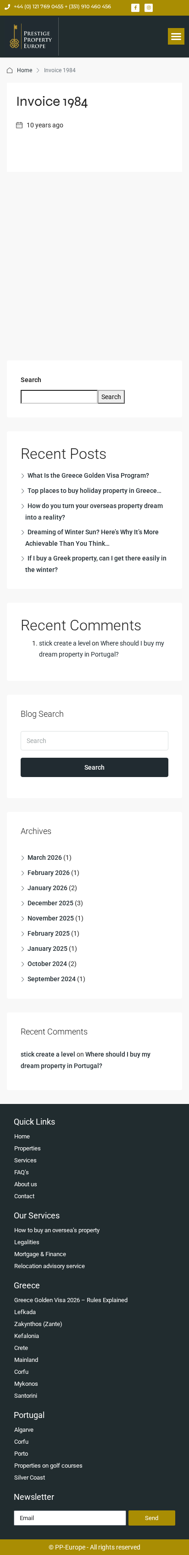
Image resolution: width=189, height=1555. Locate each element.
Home (24, 70)
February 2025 (49, 933)
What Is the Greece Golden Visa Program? (88, 475)
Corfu (21, 1371)
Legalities (26, 1242)
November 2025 (51, 918)
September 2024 (52, 979)
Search (31, 379)
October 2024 (47, 963)
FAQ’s (21, 1172)
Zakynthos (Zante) (38, 1324)
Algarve (23, 1429)
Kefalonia (26, 1335)
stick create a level (64, 643)
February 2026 (49, 872)
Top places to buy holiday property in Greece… (94, 490)
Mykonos (26, 1383)
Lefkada (25, 1312)
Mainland (26, 1359)
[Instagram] (149, 8)
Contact (24, 1196)
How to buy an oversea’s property (57, 1230)
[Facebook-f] (135, 8)
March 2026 (45, 857)
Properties (27, 1148)
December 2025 (50, 903)
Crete (21, 1347)
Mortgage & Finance (40, 1254)
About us (25, 1184)
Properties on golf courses (48, 1465)
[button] (176, 36)
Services (25, 1160)
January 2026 (47, 888)
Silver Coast (29, 1477)
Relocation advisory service (49, 1266)
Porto (21, 1453)
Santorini (25, 1395)
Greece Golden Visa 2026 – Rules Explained (71, 1300)
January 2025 (47, 948)
